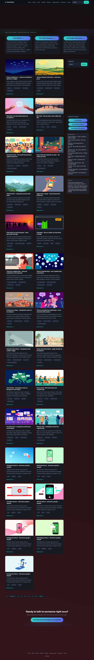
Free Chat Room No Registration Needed (47, 620)
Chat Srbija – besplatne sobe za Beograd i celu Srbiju (17, 388)
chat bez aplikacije (41, 323)
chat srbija (9, 398)
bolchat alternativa (17, 359)
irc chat (42, 126)
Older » (41, 596)
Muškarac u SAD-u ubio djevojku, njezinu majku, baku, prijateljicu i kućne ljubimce (78, 186)
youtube (13, 512)
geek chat (39, 359)
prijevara (39, 207)
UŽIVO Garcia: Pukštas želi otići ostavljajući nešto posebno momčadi (76, 183)
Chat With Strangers (78, 124)
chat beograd (10, 401)
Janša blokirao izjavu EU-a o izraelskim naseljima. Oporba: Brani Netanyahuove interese (77, 190)
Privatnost (63, 2)
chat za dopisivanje (51, 282)
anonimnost (25, 165)
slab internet (40, 88)
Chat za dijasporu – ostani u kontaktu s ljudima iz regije (77, 137)
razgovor (9, 323)
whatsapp (44, 548)
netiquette (25, 204)
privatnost (18, 165)
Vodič (38, 2)
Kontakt (43, 2)
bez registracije (40, 440)
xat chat (15, 126)
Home (29, 2)
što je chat (46, 243)
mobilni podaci (48, 88)
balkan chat (39, 437)
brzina (38, 90)
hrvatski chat (10, 437)
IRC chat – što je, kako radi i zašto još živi (77, 147)
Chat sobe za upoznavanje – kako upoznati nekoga (17, 233)
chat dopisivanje (41, 282)
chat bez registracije (11, 168)
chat (8, 476)
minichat (9, 126)
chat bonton (10, 204)
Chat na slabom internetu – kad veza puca (76, 140)
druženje (29, 243)
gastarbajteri (10, 90)
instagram (14, 548)
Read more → (10, 93)
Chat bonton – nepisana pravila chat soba (76, 157)
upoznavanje (10, 243)
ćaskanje (23, 398)
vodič (52, 243)
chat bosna (39, 401)
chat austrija (25, 88)
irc (38, 126)
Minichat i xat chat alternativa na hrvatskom (75, 144)
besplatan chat (22, 282)
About (34, 2)
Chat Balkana (78, 120)
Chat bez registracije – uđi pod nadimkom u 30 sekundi (17, 272)
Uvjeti (68, 2)
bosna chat (26, 359)
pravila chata (18, 204)
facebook (14, 584)
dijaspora (9, 88)
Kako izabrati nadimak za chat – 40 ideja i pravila (77, 153)
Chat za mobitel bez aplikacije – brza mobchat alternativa (49, 311)
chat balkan (47, 437)
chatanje (39, 243)
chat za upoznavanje (19, 243)
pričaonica (9, 321)
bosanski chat (54, 398)
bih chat (46, 398)
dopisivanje (49, 284)
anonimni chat (10, 165)
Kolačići (49, 2)
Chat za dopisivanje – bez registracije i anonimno (77, 173)
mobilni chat (55, 321)
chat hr (16, 437)
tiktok (43, 512)
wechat (43, 476)
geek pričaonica (47, 359)
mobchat (39, 321)
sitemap (47, 656)
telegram (14, 476)
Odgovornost (55, 2)
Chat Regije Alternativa (78, 128)
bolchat (9, 359)
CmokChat (10, 2)
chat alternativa (22, 126)
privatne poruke (41, 284)
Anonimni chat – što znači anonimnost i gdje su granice (77, 150)
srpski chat (16, 398)
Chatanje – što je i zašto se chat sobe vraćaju (77, 166)
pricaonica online (18, 321)
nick (44, 165)
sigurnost (39, 204)
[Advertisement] (47, 17)
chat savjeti (56, 88)
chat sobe (9, 129)
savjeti (19, 476)
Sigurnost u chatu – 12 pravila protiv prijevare (76, 160)
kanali (48, 126)
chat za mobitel (47, 321)
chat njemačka (17, 88)
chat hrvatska (24, 437)
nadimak (39, 165)
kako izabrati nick (41, 168)
